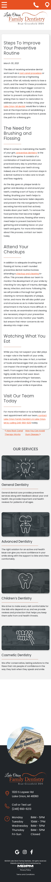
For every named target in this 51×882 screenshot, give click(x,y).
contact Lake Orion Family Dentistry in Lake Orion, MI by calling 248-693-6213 (25, 419)
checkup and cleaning (27, 273)
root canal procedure (30, 73)
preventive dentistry (26, 152)
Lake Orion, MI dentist (15, 106)
